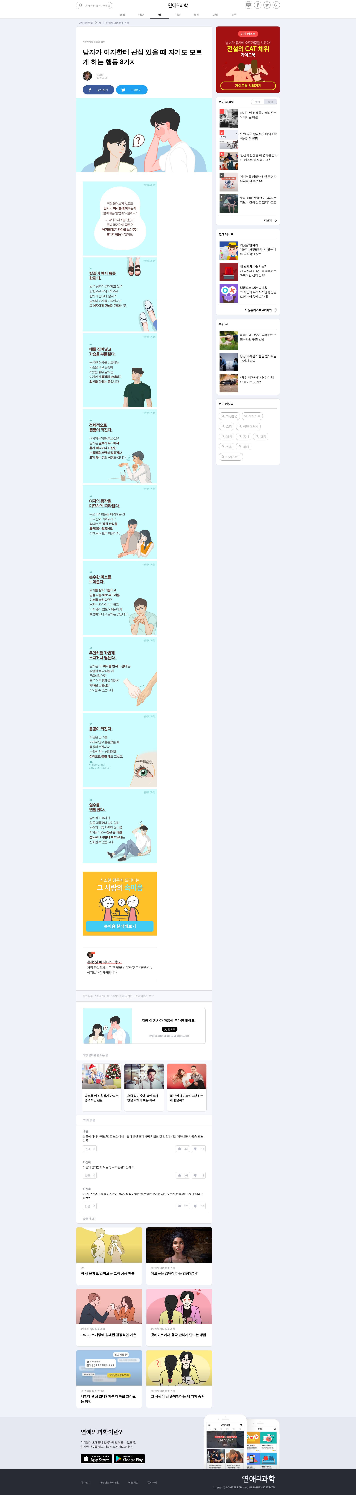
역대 (270, 102)
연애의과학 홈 (86, 22)
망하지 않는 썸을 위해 (117, 22)
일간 (257, 102)
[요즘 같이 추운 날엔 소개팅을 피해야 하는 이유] (144, 1065)
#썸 (82, 1267)
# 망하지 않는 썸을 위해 (94, 41)
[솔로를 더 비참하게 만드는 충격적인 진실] (101, 1065)
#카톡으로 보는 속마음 (92, 1390)
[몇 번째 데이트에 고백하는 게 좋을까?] (186, 1065)
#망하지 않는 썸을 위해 (163, 1267)
